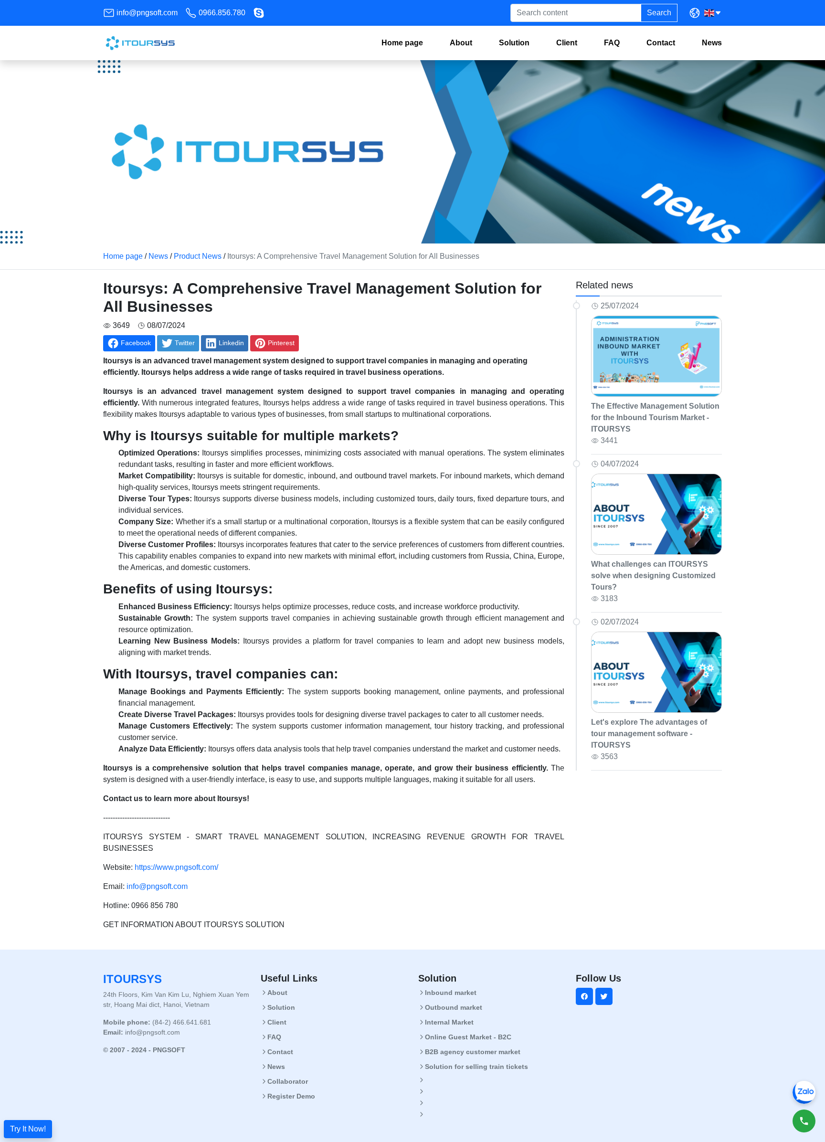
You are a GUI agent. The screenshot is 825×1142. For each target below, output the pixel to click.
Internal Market (449, 1022)
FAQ (612, 43)
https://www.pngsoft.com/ (176, 867)
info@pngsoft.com (147, 13)
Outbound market (453, 1007)
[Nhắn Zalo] (804, 1092)
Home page (402, 43)
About (461, 43)
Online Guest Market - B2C (468, 1037)
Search (659, 13)
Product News (198, 256)
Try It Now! (28, 1129)
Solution (514, 43)
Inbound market (450, 992)
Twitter (185, 343)
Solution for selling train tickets (476, 1066)
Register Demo (291, 1096)
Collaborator (287, 1081)
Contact (660, 43)
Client (566, 43)
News (712, 43)
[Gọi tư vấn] (804, 1121)
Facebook (136, 343)
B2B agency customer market (472, 1052)
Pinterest (281, 343)
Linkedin (231, 343)
